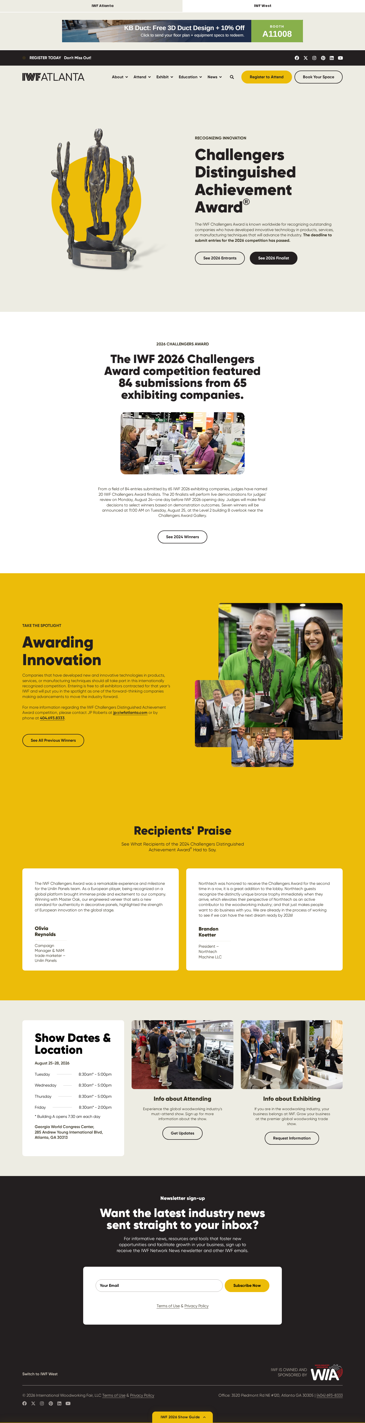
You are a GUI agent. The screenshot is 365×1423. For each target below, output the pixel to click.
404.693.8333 (52, 718)
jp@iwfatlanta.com (130, 712)
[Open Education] (201, 77)
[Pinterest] (323, 58)
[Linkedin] (331, 58)
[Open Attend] (149, 77)
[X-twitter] (305, 58)
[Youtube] (340, 58)
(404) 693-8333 (330, 1395)
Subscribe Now (247, 1285)
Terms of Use (168, 1305)
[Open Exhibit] (172, 77)
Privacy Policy (196, 1305)
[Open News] (220, 77)
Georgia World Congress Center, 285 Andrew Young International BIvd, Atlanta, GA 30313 (69, 1132)
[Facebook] (297, 58)
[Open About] (127, 77)
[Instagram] (314, 58)
